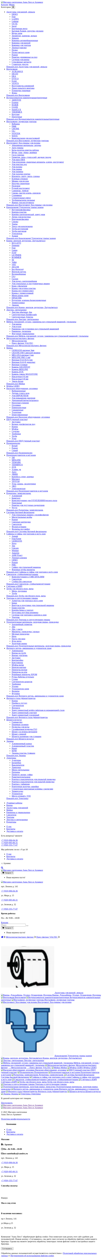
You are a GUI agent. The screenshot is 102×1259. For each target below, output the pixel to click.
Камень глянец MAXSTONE (25, 374)
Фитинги (16, 708)
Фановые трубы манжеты (23, 569)
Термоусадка (17, 791)
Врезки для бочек (19, 655)
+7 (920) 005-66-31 (9, 842)
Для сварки (17, 169)
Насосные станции (20, 403)
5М (13, 457)
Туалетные (16, 412)
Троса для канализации (22, 226)
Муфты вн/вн (18, 665)
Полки (15, 50)
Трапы (15, 224)
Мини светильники (20, 770)
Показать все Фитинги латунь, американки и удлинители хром (35, 696)
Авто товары (17, 148)
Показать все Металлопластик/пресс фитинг (26, 345)
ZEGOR (15, 267)
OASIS (15, 107)
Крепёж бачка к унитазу (22, 610)
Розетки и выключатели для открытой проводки (34, 779)
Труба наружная (19, 231)
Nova (14, 543)
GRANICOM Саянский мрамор (26, 353)
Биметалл (16, 498)
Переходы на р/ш (19, 672)
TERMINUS (17, 465)
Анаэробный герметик (22, 624)
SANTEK (16, 133)
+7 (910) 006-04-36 (9, 840)
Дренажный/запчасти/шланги (25, 400)
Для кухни (16, 326)
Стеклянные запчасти (21, 62)
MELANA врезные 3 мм (23, 355)
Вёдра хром (17, 33)
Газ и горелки (18, 155)
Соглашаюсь (7, 1249)
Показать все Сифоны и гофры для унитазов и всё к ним (32, 572)
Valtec (14, 262)
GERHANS (17, 541)
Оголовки (16, 405)
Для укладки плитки (21, 174)
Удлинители (17, 794)
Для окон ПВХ (18, 160)
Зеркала (15, 38)
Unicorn (15, 548)
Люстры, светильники (16, 310)
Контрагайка (17, 660)
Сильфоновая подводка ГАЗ (24, 729)
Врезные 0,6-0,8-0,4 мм (22, 360)
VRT (14, 264)
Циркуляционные (20, 415)
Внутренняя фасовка (21, 210)
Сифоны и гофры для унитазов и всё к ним (26, 534)
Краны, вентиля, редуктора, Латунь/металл (25, 241)
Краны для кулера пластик (24, 288)
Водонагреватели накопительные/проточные (26, 98)
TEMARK (16, 462)
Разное (15, 55)
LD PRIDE (16, 255)
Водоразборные (19, 274)
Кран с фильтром (19, 286)
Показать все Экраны (16, 755)
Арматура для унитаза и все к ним (27, 600)
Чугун (14, 507)
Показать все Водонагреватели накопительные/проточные (32, 119)
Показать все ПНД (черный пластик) (23, 441)
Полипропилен (13, 443)
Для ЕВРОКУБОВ (20, 395)
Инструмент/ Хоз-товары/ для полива (23, 143)
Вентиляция (11, 69)
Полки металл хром (20, 52)
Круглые (16, 114)
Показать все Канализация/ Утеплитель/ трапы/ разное (31, 238)
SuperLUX (16, 109)
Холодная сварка (19, 643)
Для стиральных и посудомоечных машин (31, 283)
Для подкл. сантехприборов (24, 281)
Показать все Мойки (15, 384)
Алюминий (17, 496)
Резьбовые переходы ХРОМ (24, 674)
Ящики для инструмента (23, 202)
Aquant (15, 536)
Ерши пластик (18, 608)
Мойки (9, 348)
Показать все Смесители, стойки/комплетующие (28, 584)
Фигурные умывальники (23, 333)
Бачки (14, 603)
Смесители (17, 524)
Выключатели (18, 765)
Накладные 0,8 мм (20, 379)
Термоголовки (18, 303)
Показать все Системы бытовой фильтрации (26, 531)
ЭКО (14, 486)
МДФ (14, 751)
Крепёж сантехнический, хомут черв (28, 214)
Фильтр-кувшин (19, 527)
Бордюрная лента (19, 28)
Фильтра (15, 691)
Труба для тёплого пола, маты (19, 589)
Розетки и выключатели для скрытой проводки (33, 782)
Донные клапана (19, 558)
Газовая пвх (17, 722)
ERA (14, 76)
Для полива (17, 167)
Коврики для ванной (21, 43)
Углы (14, 438)
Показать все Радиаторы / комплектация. (24, 510)
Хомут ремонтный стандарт (24, 712)
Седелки (15, 431)
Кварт (14, 748)
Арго (14, 472)
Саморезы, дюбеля (20, 190)
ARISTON (16, 100)
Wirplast (15, 550)
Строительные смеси (21, 198)
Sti (13, 260)
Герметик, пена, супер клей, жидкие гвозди (31, 157)
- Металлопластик (17, 1067)
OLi (13, 131)
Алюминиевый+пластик (23, 746)
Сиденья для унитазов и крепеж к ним (29, 615)
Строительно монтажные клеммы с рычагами (32, 789)
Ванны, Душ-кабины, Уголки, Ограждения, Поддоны (76, 995)
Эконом (15, 305)
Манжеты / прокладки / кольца (25, 631)
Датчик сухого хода (20, 393)
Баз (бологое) (18, 269)
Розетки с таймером (21, 784)
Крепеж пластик (19, 212)
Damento (15, 245)
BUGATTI (16, 243)
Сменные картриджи (21, 522)
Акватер (15, 553)
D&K (14, 126)
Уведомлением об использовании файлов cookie (32, 1255)
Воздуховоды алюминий (23, 86)
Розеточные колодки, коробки (25, 786)
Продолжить (6, 1103)
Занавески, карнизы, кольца (24, 36)
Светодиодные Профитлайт (24, 314)
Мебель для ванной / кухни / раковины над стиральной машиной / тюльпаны (41, 322)
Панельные (17, 503)
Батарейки (16, 763)
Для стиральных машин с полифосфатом (30, 515)
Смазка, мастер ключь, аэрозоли (26, 193)
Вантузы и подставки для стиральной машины (33, 605)
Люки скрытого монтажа (23, 88)
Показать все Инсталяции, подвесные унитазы (27, 140)
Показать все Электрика (17, 798)
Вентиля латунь (19, 272)
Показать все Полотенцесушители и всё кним (27, 491)
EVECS (15, 78)
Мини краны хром (20, 295)
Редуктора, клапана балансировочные (29, 300)
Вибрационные (19, 391)
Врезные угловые (19, 364)
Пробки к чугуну (19, 703)
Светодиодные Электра (22, 317)
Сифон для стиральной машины (26, 567)
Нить (14, 636)
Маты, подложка (19, 591)
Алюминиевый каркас (22, 743)
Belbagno (16, 124)
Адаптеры (16, 760)
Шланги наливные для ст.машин (26, 736)
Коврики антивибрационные (25, 40)
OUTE (15, 24)
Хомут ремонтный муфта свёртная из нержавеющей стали (38, 710)
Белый (15, 446)
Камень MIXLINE (20, 369)
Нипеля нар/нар (19, 667)
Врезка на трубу (19, 653)
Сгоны (15, 679)
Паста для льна (18, 639)
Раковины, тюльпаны (21, 331)
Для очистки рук (19, 164)
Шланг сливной (19, 734)
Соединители (18, 705)
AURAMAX (17, 71)
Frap (14, 16)
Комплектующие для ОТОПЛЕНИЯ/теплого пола (34, 500)
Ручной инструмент (21, 188)
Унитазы (16, 617)
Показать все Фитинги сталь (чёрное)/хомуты (27, 717)
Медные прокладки (20, 634)
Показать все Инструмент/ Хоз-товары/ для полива (29, 205)
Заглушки (16, 422)
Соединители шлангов (22, 681)
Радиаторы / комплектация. (18, 493)
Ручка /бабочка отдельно (23, 677)
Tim (13, 546)
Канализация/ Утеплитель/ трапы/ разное (25, 207)
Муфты (15, 429)
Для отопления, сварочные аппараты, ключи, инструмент (38, 162)
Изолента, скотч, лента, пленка (26, 176)
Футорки (16, 693)
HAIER (15, 105)
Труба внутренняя (20, 229)
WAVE (15, 136)
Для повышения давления (23, 398)
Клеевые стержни (20, 179)
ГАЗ (13, 276)
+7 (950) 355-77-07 (9, 845)
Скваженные (17, 410)
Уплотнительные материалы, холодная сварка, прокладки (32, 622)
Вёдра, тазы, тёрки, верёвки (24, 152)
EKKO (15, 14)
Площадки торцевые (21, 90)
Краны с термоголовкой (22, 293)
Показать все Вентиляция (18, 95)
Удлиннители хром (20, 689)
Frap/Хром (16, 538)
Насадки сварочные (21, 183)
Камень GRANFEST (21, 367)
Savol (14, 26)
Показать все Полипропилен (19, 453)
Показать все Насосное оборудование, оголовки (28, 417)
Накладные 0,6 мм (20, 376)
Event (14, 81)
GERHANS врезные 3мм (23, 350)
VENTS (15, 83)
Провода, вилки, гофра (22, 774)
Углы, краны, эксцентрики (24, 484)
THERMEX (17, 112)
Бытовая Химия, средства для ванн (27, 31)
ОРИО (15, 560)
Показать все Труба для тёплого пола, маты (26, 596)
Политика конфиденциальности (15, 1119)
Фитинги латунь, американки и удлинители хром (28, 648)
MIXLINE (16, 460)
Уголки (15, 686)
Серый (15, 450)
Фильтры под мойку (21, 529)
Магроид (16, 479)
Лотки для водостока (21, 217)
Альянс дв (16, 469)
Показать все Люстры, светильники (22, 319)
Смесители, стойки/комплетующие (22, 574)
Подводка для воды (20, 727)
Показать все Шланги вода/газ (20, 739)
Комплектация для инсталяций (26, 138)
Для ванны (17, 324)
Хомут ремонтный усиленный (25, 715)
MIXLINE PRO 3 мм (21, 357)
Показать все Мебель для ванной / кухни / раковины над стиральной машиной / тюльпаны (47, 336)
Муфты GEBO (13, 386)
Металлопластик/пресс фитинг (20, 338)
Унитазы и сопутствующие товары (22, 598)
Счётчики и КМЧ (14, 586)
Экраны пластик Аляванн (23, 753)
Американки (17, 650)
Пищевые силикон (20, 724)
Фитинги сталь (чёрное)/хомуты (20, 698)
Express (15, 102)
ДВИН (15, 474)
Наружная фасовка (20, 219)
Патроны (16, 772)
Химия (15, 236)
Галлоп (15, 279)
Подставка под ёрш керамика (25, 612)
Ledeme (15, 21)
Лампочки (16, 767)
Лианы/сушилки (19, 47)
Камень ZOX (18, 372)
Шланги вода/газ (14, 720)
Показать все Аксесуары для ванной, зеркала (26, 67)
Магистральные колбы (22, 517)
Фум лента (16, 641)
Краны (15, 426)
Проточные (17, 117)
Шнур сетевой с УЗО (21, 796)
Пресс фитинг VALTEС (22, 343)
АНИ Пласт (17, 555)
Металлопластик (19, 341)
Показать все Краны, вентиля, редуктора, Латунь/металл (32, 307)
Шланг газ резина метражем (24, 732)
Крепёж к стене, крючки (23, 477)
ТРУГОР (16, 481)
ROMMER (16, 257)
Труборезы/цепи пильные (23, 200)
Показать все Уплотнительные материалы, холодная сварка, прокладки (38, 646)
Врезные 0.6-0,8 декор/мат (23, 362)
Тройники (16, 434)
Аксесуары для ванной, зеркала (20, 12)
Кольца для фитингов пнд (23, 424)
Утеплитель (17, 233)
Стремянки (17, 195)
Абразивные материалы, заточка (26, 145)
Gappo (14, 250)
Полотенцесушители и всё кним (21, 455)
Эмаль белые (17, 381)
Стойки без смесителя (22, 581)
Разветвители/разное (21, 777)
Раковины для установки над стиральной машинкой (35, 329)
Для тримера (17, 171)
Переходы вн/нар (19, 670)
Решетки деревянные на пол (24, 57)
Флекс (14, 93)
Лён (13, 627)
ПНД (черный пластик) (17, 419)
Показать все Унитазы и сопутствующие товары (28, 620)
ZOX (14, 467)
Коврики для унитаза (21, 45)
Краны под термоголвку (23, 291)
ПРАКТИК (17, 298)
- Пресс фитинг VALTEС (39, 1067)
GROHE (15, 129)
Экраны (10, 741)
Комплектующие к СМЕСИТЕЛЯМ (28, 577)
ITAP (14, 252)
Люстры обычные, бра (22, 312)
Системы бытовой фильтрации (20, 512)
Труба (14, 436)
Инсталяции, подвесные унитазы (21, 121)
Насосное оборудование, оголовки (22, 388)
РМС (14, 565)
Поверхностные (19, 407)
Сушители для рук (20, 64)
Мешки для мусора (20, 181)
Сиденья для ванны (20, 59)
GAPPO (15, 19)
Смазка (15, 221)
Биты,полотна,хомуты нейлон (25, 150)
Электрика (11, 758)
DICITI (15, 74)
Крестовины (17, 662)
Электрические (19, 488)
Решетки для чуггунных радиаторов (28, 505)
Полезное (16, 186)
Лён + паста (17, 629)
